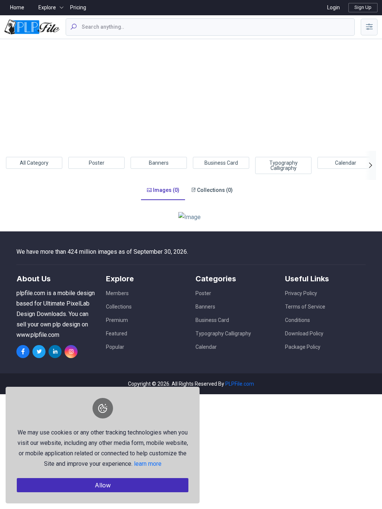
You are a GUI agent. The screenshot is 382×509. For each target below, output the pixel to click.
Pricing (78, 7)
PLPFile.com (239, 384)
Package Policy (302, 347)
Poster (96, 163)
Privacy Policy (301, 293)
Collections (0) (214, 190)
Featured (116, 333)
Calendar (345, 163)
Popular (115, 347)
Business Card (221, 163)
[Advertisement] (191, 95)
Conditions (297, 320)
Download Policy (304, 333)
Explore (47, 7)
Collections (119, 307)
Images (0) (165, 190)
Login (333, 7)
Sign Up (363, 7)
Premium (117, 320)
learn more (148, 463)
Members (117, 293)
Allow (103, 485)
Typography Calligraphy (283, 165)
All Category (34, 163)
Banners (159, 163)
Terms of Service (305, 307)
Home (17, 7)
